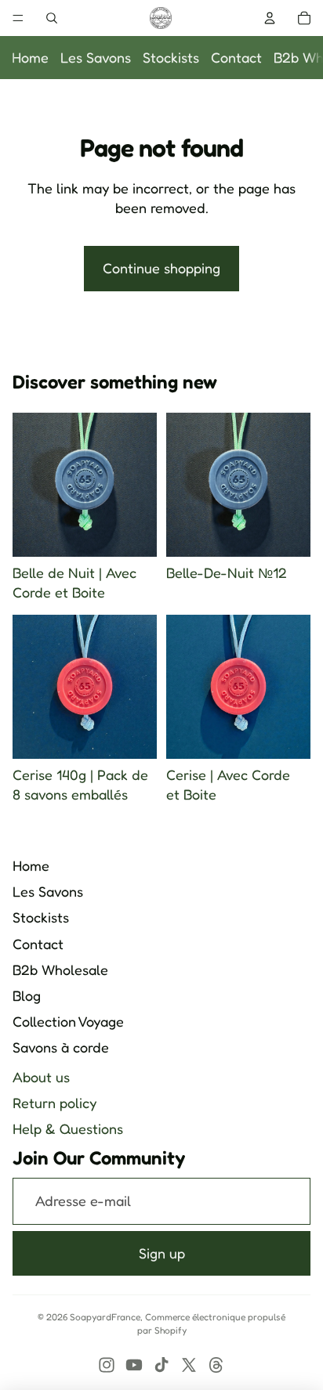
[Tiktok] (161, 1365)
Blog (27, 995)
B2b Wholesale (60, 969)
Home (30, 57)
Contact (236, 57)
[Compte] (269, 18)
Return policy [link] (54, 1102)
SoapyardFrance (105, 1317)
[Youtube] (134, 1365)
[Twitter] (189, 1365)
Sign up (162, 1253)
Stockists (171, 57)
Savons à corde (61, 1047)
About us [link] (41, 1076)
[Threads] (216, 1365)
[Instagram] (106, 1365)
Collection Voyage (68, 1021)
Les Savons (95, 57)
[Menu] (18, 18)
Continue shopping (161, 267)
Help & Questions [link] (68, 1128)
